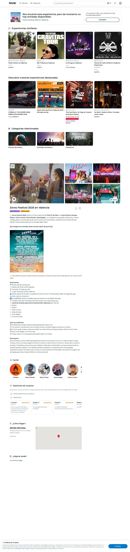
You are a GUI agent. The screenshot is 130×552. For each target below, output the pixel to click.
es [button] (110, 3)
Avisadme (102, 20)
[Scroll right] (81, 369)
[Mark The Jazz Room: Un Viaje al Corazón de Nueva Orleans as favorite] (91, 83)
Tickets (102, 213)
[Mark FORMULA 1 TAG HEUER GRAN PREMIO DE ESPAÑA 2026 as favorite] (33, 83)
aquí (56, 301)
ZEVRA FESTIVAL (18, 428)
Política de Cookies (49, 547)
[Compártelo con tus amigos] (76, 208)
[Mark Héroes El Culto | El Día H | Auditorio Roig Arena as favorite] (119, 33)
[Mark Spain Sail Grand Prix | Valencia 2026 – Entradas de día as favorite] (62, 83)
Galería (114, 200)
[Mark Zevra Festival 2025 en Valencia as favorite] (80, 208)
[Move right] (122, 44)
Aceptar (118, 546)
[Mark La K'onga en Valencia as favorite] (91, 33)
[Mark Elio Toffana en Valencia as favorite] (62, 33)
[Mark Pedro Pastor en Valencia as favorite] (33, 33)
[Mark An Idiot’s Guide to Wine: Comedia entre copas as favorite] (119, 83)
